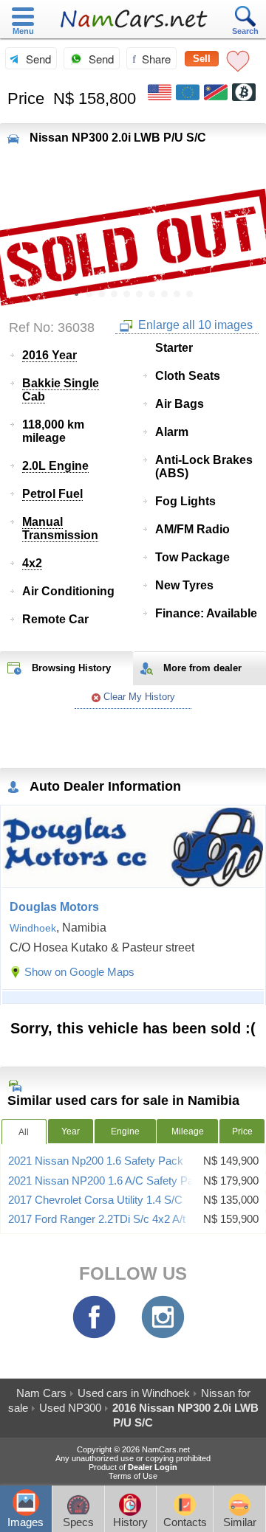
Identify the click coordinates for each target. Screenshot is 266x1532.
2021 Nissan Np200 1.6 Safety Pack (95, 1161)
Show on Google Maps (79, 972)
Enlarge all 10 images (194, 325)
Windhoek (33, 928)
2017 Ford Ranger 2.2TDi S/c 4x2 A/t (96, 1219)
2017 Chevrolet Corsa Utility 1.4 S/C (95, 1200)
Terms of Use (133, 1476)
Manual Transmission (60, 528)
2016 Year (49, 355)
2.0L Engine (55, 466)
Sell (202, 58)
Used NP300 (70, 1407)
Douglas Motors (54, 907)
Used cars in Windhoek (134, 1393)
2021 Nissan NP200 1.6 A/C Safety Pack (106, 1181)
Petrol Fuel (52, 494)
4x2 (32, 563)
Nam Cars (41, 1393)
